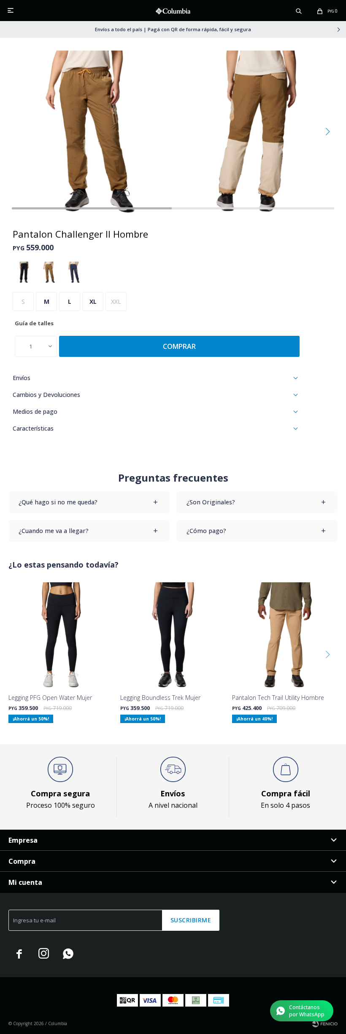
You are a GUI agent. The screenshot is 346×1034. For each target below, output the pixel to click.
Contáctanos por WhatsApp (306, 1011)
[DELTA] (49, 272)
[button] (298, 10)
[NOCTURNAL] (73, 272)
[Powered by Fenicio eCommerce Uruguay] (325, 1023)
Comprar (179, 346)
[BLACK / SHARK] (24, 272)
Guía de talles (34, 323)
